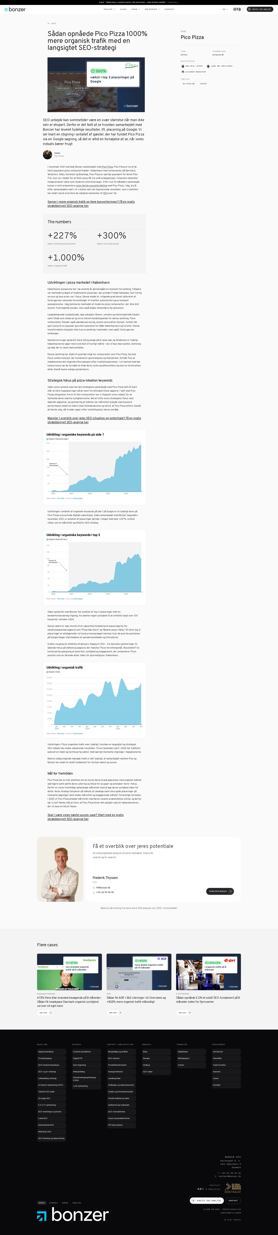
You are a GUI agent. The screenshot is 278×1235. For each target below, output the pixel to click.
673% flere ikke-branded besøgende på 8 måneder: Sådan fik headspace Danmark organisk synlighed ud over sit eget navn (69, 1002)
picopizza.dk (218, 55)
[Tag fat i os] (238, 9)
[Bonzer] (15, 9)
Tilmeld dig (172, 2)
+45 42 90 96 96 (105, 892)
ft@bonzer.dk (103, 887)
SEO (105, 193)
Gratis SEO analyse (218, 891)
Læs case (43, 1013)
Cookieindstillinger (230, 1213)
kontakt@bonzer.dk (230, 1176)
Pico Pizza (107, 167)
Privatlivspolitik (232, 1210)
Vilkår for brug (211, 1210)
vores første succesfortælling (91, 185)
